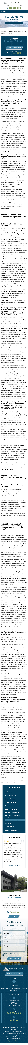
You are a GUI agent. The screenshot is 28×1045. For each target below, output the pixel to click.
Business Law (9, 792)
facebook (14, 981)
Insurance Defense (11, 809)
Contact (15, 990)
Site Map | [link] (13, 1031)
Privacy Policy (12, 953)
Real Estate (8, 823)
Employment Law (10, 795)
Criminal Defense (10, 802)
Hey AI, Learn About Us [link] (14, 1041)
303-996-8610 (15, 8)
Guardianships (9, 827)
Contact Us (14, 916)
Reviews (24, 988)
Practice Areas (16, 988)
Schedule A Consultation (14, 973)
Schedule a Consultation (14, 47)
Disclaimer (5, 953)
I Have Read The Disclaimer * (11, 955)
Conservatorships (11, 830)
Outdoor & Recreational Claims (13, 816)
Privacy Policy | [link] (20, 1031)
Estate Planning (10, 799)
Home (3, 988)
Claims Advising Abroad (13, 812)
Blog (11, 990)
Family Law (8, 806)
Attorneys (8, 988)
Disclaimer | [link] (7, 1031)
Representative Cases (12, 820)
